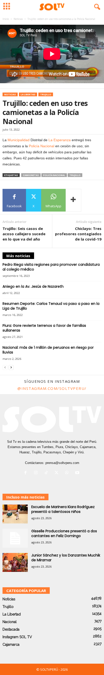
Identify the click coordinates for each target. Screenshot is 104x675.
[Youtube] (78, 473)
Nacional (10, 622)
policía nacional (54, 175)
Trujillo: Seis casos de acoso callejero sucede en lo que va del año (24, 234)
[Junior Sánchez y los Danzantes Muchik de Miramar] (15, 562)
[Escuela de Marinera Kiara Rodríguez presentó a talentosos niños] (15, 514)
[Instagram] (37, 473)
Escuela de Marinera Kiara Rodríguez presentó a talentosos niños (63, 509)
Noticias (18, 19)
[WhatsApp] (68, 473)
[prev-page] (5, 367)
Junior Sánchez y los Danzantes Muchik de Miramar (65, 558)
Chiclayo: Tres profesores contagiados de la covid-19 (78, 234)
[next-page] (11, 367)
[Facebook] (26, 473)
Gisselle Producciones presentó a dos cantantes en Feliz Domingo (64, 533)
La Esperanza (59, 140)
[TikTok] (47, 473)
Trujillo (45, 94)
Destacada (11, 629)
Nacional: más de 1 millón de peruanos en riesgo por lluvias (48, 350)
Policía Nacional (41, 146)
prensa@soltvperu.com (62, 463)
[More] (73, 200)
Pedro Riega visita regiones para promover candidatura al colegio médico (51, 267)
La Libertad (28, 94)
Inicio (6, 19)
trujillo (75, 175)
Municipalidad (19, 140)
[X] (58, 473)
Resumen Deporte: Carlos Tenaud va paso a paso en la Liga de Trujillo (51, 306)
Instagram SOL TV (17, 637)
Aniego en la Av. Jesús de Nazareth (33, 286)
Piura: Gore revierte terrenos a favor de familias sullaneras (44, 328)
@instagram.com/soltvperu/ (52, 388)
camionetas (31, 175)
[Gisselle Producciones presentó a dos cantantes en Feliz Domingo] (15, 538)
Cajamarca (11, 644)
